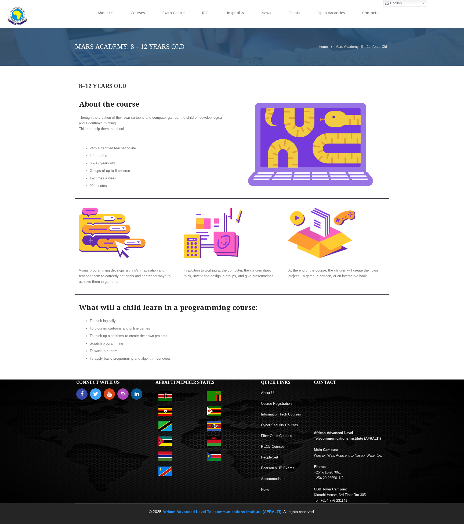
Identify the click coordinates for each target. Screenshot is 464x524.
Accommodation (273, 479)
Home (323, 47)
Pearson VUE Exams (277, 468)
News (265, 489)
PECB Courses (273, 447)
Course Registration (276, 404)
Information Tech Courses (281, 414)
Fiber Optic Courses (276, 436)
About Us (268, 393)
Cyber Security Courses (279, 425)
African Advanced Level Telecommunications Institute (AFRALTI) (221, 511)
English (395, 3)
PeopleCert (269, 457)
